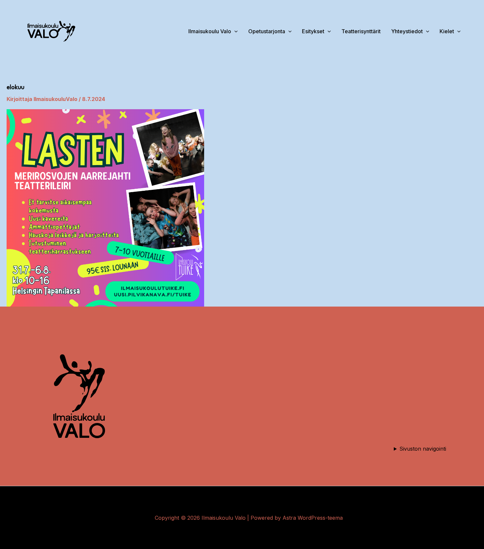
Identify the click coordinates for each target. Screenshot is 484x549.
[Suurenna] (112, 348)
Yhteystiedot (407, 31)
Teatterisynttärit (361, 31)
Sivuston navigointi (422, 448)
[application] (426, 31)
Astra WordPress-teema (312, 517)
